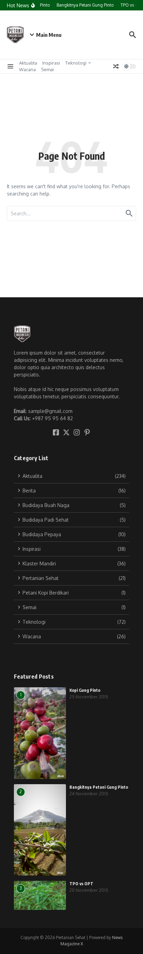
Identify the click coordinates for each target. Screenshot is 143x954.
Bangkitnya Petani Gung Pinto (98, 787)
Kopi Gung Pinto (84, 690)
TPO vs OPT (81, 883)
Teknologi (75, 63)
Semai (47, 69)
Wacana (27, 69)
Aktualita (28, 63)
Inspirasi (51, 63)
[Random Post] (116, 66)
